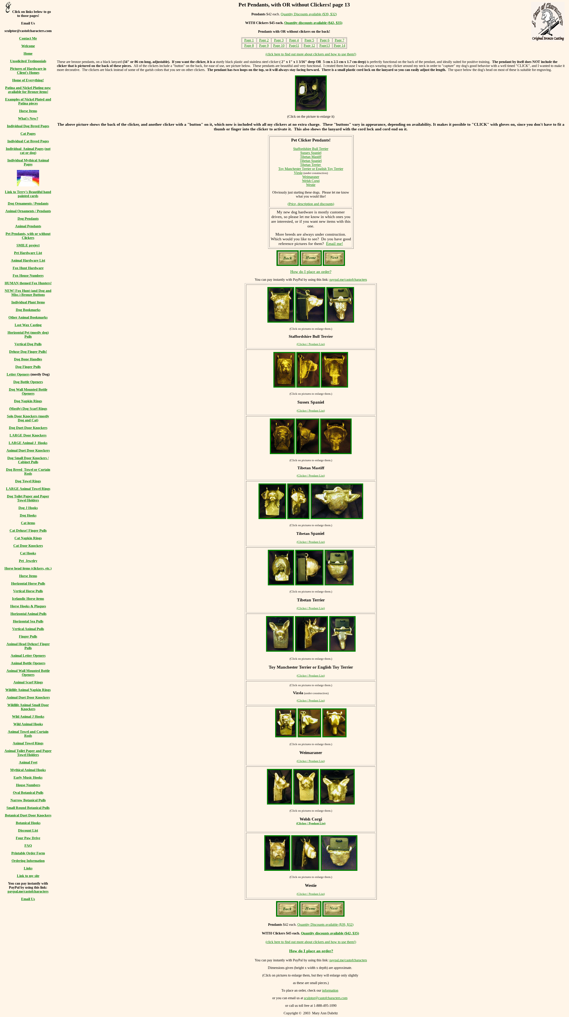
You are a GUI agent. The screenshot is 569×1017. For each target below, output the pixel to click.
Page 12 (309, 45)
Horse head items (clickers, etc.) (28, 568)
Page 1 (249, 40)
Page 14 (339, 45)
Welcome (28, 46)
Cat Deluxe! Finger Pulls (28, 530)
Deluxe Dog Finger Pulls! (28, 352)
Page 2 (264, 40)
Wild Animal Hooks (28, 724)
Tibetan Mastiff (310, 157)
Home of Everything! (28, 80)
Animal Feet (28, 762)
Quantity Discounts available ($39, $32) (309, 14)
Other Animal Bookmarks (28, 317)
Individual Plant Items (28, 302)
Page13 (324, 45)
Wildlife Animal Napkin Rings (28, 690)
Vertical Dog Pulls (28, 344)
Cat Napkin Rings (28, 538)
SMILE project (28, 245)
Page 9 (264, 45)
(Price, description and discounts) (311, 204)
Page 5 (309, 40)
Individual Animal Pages (25, 149)
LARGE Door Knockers (28, 435)
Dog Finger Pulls (28, 367)
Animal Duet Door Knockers (28, 450)
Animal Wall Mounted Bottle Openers (28, 673)
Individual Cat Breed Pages (28, 141)
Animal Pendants (28, 226)
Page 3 (279, 40)
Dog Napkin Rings (28, 401)
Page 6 (324, 40)
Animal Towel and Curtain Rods (28, 734)
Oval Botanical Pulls (28, 793)
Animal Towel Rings (28, 743)
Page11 (294, 45)
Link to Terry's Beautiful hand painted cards (28, 194)
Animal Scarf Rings (28, 682)
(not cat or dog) (35, 151)
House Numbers (28, 785)
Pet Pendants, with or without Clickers (28, 236)
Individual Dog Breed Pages (28, 126)
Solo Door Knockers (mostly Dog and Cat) (28, 418)
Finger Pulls (28, 636)
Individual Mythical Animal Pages (28, 162)
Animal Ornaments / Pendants (28, 211)
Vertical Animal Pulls (28, 629)
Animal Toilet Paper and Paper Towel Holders (28, 753)
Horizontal (16, 332)
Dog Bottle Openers (28, 382)
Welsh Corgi (311, 181)
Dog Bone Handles (28, 359)
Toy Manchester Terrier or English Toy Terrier (310, 169)
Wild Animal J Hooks (28, 716)
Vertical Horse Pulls (28, 591)
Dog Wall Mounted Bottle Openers (28, 391)
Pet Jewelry (28, 561)
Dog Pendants (28, 218)
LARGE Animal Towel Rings (28, 489)
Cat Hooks (28, 553)
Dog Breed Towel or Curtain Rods (28, 471)
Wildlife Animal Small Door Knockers (28, 707)
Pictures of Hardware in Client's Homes (28, 71)
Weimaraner (310, 177)
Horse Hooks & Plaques (28, 606)
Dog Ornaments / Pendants (28, 203)
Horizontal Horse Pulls (28, 583)
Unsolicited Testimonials (28, 61)
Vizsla (298, 173)
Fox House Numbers (28, 275)
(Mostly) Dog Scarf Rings (28, 408)
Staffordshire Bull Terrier (310, 149)
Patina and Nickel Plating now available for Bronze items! (28, 90)
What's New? (28, 118)
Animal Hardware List (28, 260)
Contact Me (28, 38)
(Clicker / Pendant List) (311, 344)
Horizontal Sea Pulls (28, 621)
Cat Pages (28, 133)
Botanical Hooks (28, 823)
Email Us (28, 899)
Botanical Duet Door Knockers (28, 815)
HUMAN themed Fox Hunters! (28, 283)
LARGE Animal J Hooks (28, 443)
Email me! (334, 243)
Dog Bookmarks (28, 310)
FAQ (28, 845)
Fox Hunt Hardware (28, 268)
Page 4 (294, 40)
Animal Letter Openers (28, 655)
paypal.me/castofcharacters (28, 891)
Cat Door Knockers (28, 546)
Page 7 (339, 40)
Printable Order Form (28, 853)
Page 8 (249, 45)
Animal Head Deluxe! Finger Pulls (28, 646)
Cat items (28, 523)
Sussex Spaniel (310, 153)
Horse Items (28, 111)
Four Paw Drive (28, 838)
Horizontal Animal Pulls (28, 614)
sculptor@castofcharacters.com (325, 998)
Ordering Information (28, 861)
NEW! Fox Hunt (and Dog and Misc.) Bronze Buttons (28, 293)
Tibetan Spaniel (311, 161)
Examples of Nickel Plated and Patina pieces (28, 101)
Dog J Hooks (28, 508)
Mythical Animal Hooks (28, 770)
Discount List (28, 830)
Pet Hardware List (28, 253)
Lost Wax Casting (28, 325)
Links (28, 868)
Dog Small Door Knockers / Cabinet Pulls (28, 460)
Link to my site (28, 876)
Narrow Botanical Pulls (28, 800)
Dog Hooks (28, 515)
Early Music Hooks (28, 777)
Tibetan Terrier (310, 165)
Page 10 (278, 45)
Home (28, 53)
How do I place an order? (310, 271)
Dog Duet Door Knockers (28, 428)
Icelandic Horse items (28, 598)
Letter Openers (18, 374)
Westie (310, 185)
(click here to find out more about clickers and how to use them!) (311, 54)
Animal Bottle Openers (28, 663)
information (330, 990)
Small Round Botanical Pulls (28, 808)
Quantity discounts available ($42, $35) (313, 23)
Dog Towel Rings (28, 481)
